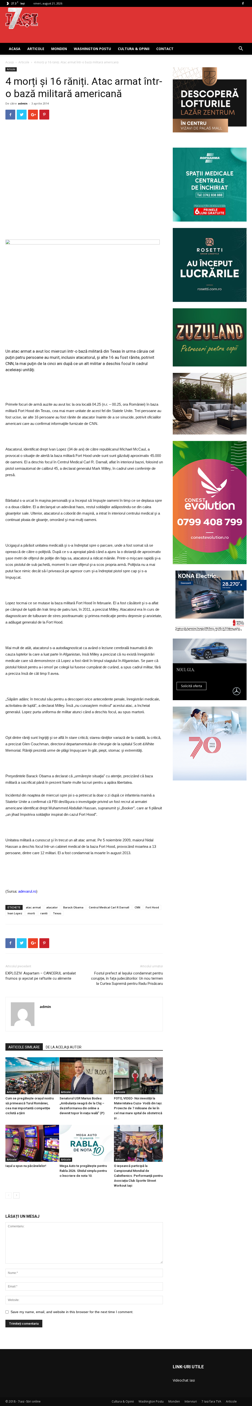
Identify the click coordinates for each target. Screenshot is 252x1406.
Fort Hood (152, 907)
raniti (43, 913)
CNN (137, 907)
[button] (241, 49)
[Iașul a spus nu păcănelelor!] (29, 1143)
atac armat (33, 907)
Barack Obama (73, 907)
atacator (52, 907)
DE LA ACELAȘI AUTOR (63, 1047)
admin (23, 103)
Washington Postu (92, 48)
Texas (57, 913)
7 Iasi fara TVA (211, 1401)
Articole (35, 48)
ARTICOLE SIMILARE (24, 1047)
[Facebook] (243, 3)
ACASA (14, 48)
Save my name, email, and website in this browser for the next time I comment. (72, 1312)
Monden (59, 48)
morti (31, 913)
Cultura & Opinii (133, 48)
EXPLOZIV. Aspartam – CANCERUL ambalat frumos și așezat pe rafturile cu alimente (40, 976)
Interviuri (191, 1401)
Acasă (9, 62)
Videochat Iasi (184, 1380)
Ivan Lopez (15, 913)
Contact (164, 48)
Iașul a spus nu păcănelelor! (25, 1166)
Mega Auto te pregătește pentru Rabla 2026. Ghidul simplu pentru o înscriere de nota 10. (83, 1171)
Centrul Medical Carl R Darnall (109, 907)
